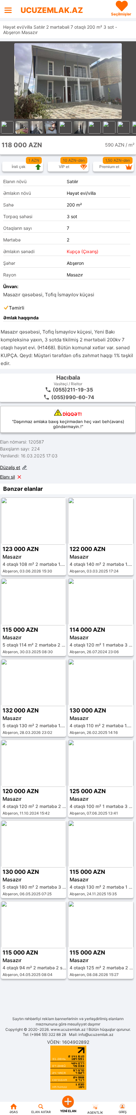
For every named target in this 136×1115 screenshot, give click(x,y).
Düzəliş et (10, 467)
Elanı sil (7, 476)
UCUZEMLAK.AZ (52, 10)
